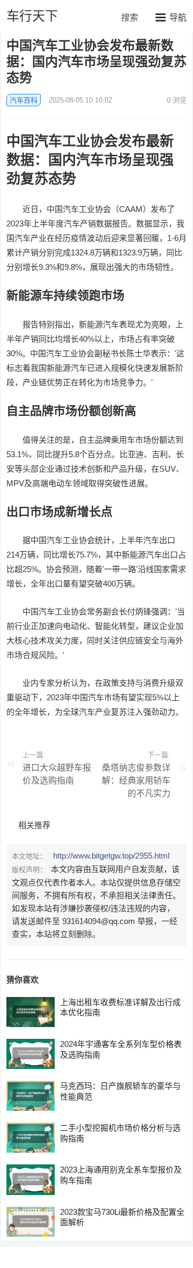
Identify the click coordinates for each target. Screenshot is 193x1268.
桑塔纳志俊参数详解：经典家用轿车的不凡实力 (136, 780)
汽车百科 (24, 100)
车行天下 (32, 16)
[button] (171, 17)
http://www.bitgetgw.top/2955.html (111, 855)
